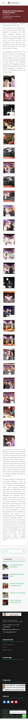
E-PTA (4, 647)
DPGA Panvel (6, 710)
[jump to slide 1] (12, 689)
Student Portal (7, 650)
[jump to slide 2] (14, 689)
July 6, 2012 (6, 14)
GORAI (16, 717)
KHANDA (5, 717)
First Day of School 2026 (17, 593)
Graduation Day (9, 16)
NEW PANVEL (20, 715)
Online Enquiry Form (8, 644)
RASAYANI (10, 717)
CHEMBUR (21, 717)
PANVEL (12, 715)
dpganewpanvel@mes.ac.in (11, 629)
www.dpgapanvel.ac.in (10, 632)
